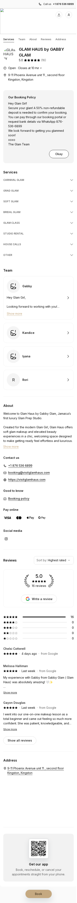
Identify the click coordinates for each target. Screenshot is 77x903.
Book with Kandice (38, 333)
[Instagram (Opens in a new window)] (6, 539)
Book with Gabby (38, 297)
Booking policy (18, 498)
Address (60, 39)
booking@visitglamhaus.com (29, 472)
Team (21, 39)
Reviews (46, 39)
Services (8, 39)
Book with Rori (38, 380)
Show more (10, 692)
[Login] (69, 15)
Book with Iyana (38, 356)
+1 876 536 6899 (63, 4)
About (33, 39)
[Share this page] (59, 15)
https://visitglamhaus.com (26, 479)
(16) (43, 60)
